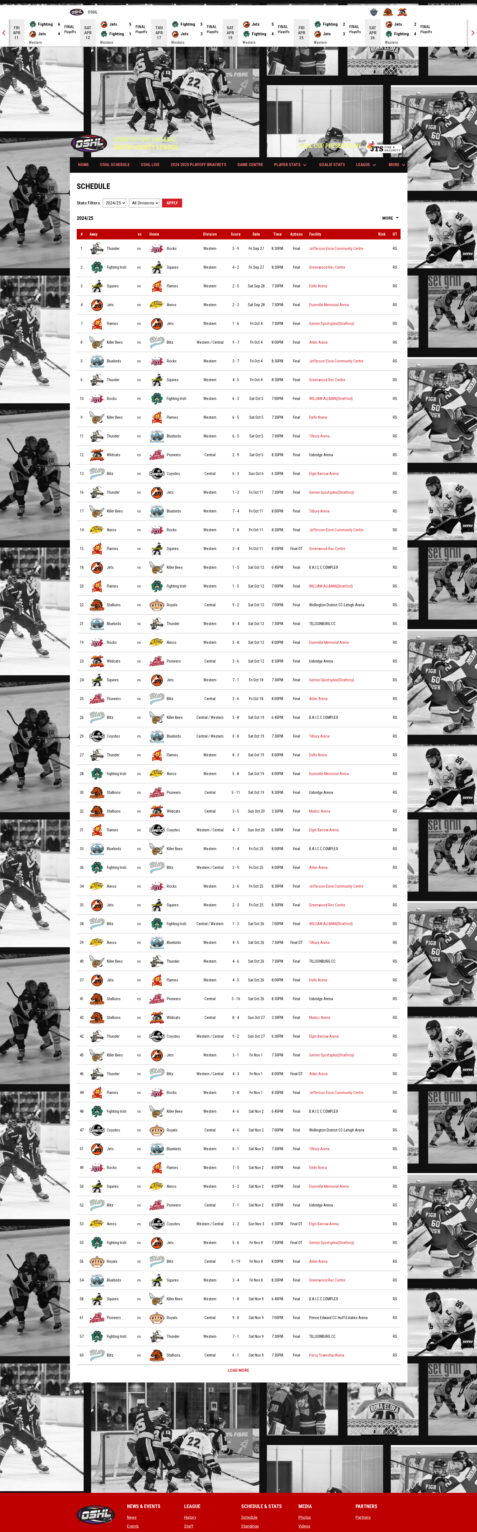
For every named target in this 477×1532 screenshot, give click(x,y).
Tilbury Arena (319, 436)
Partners (363, 1517)
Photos (304, 1517)
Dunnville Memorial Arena (329, 305)
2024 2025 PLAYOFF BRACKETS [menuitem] (198, 164)
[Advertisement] (238, 88)
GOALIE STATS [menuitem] (332, 164)
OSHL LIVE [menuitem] (150, 164)
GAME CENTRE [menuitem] (250, 164)
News (132, 1517)
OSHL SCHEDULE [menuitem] (115, 164)
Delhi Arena (318, 286)
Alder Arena (318, 342)
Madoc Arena (319, 811)
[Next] (472, 33)
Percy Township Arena (326, 1355)
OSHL (84, 13)
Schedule (249, 1517)
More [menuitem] (398, 165)
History (190, 1517)
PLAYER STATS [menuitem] (291, 165)
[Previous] (4, 33)
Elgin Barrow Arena (324, 473)
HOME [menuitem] (83, 164)
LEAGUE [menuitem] (367, 165)
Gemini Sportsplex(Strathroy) (331, 323)
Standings (250, 1526)
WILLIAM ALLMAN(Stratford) (331, 398)
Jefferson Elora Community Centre (336, 248)
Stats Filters (88, 203)
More (391, 218)
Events (133, 1526)
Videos (304, 1526)
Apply (172, 203)
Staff (189, 1526)
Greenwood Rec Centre (327, 267)
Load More (238, 1370)
